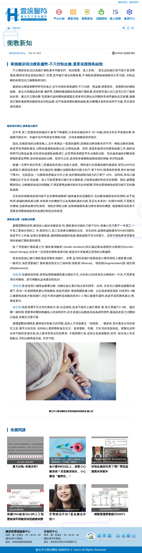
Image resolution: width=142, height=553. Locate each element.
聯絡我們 (134, 2)
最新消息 (73, 14)
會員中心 (129, 14)
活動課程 (101, 14)
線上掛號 (115, 14)
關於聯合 (123, 2)
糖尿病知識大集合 (17, 53)
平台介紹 (59, 14)
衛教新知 (87, 14)
